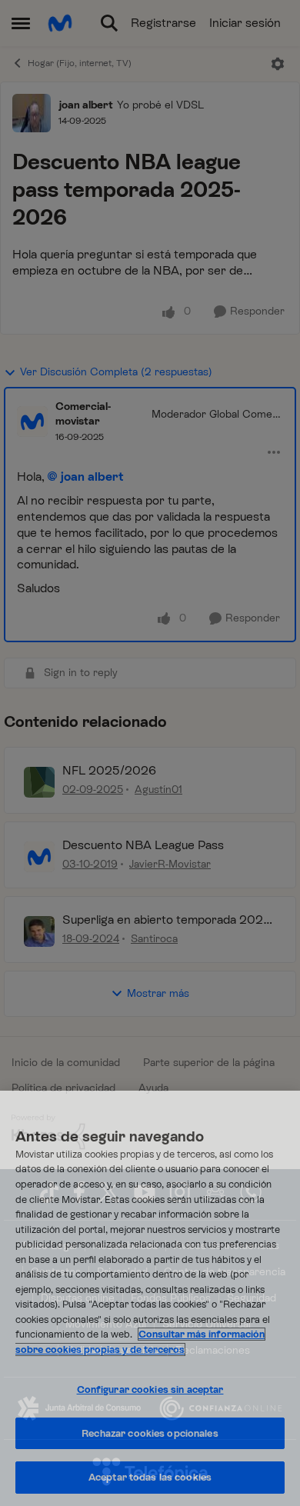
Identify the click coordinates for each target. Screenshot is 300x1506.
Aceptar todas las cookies (150, 1477)
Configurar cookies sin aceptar (150, 1389)
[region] (150, 1298)
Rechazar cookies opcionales (150, 1433)
